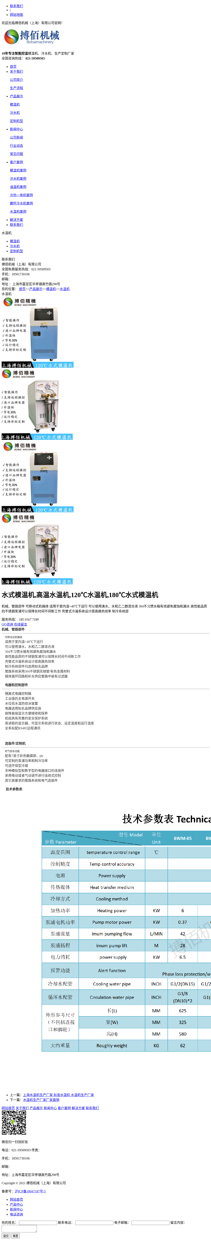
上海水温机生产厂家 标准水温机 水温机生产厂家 (58, 1095)
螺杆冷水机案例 (21, 203)
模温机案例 (18, 170)
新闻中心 (16, 129)
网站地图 (16, 14)
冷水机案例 (18, 178)
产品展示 (16, 96)
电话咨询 (16, 1214)
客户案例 (16, 162)
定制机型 (16, 121)
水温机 (65, 289)
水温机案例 (18, 211)
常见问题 (16, 154)
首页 (13, 66)
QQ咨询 (7, 624)
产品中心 (16, 1204)
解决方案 (16, 220)
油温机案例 (18, 187)
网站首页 (8, 1108)
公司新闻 (16, 137)
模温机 (15, 104)
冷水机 (15, 112)
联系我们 (16, 6)
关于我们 (16, 71)
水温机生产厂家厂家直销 (41, 1100)
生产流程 (16, 88)
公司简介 (16, 80)
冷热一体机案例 (21, 195)
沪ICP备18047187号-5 (30, 1191)
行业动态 (16, 145)
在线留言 (20, 624)
